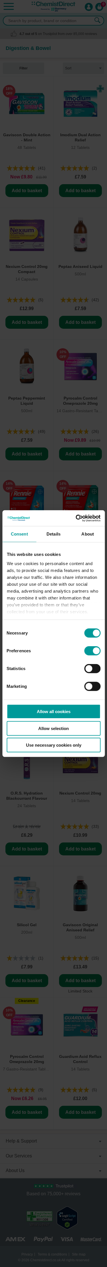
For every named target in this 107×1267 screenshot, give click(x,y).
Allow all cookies (53, 711)
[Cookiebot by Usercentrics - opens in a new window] (76, 518)
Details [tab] (53, 534)
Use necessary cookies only (53, 745)
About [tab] (87, 534)
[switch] (92, 650)
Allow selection (53, 728)
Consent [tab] (19, 534)
